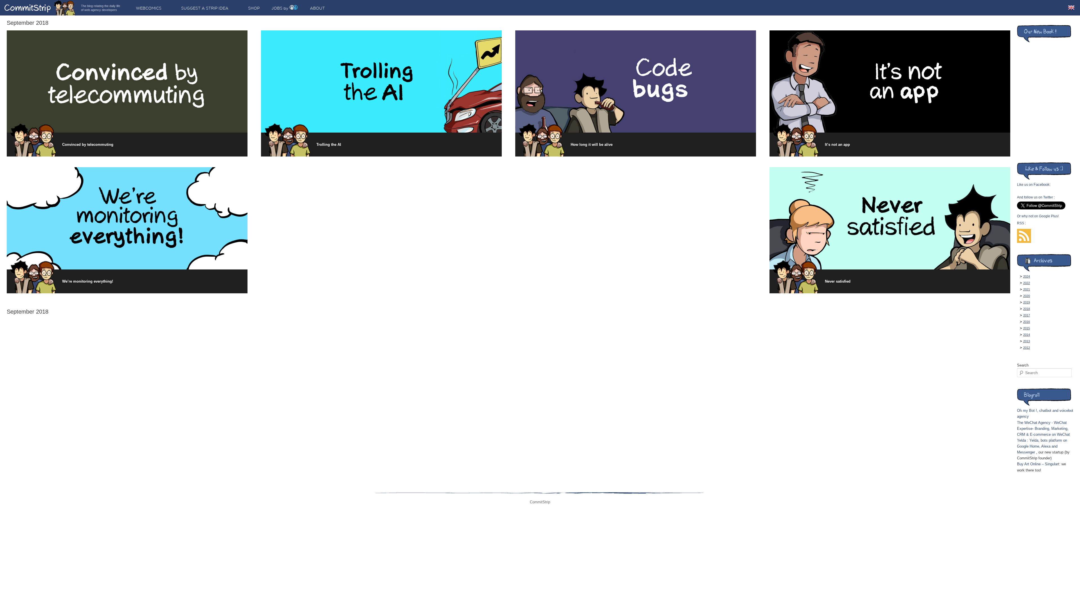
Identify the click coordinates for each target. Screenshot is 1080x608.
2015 (1026, 328)
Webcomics (148, 8)
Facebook (1042, 184)
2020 (1026, 296)
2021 (1026, 289)
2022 (1026, 283)
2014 (1026, 334)
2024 (1026, 276)
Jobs (276, 8)
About (317, 8)
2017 (1026, 315)
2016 (1026, 321)
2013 (1026, 341)
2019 (1026, 302)
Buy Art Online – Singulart (1038, 464)
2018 (1026, 308)
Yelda (1021, 440)
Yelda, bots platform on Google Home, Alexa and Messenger (1042, 446)
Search (1023, 365)
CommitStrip (39, 7)
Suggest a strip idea (204, 8)
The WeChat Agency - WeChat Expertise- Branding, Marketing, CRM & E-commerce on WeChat (1043, 429)
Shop (254, 8)
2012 (1026, 347)
